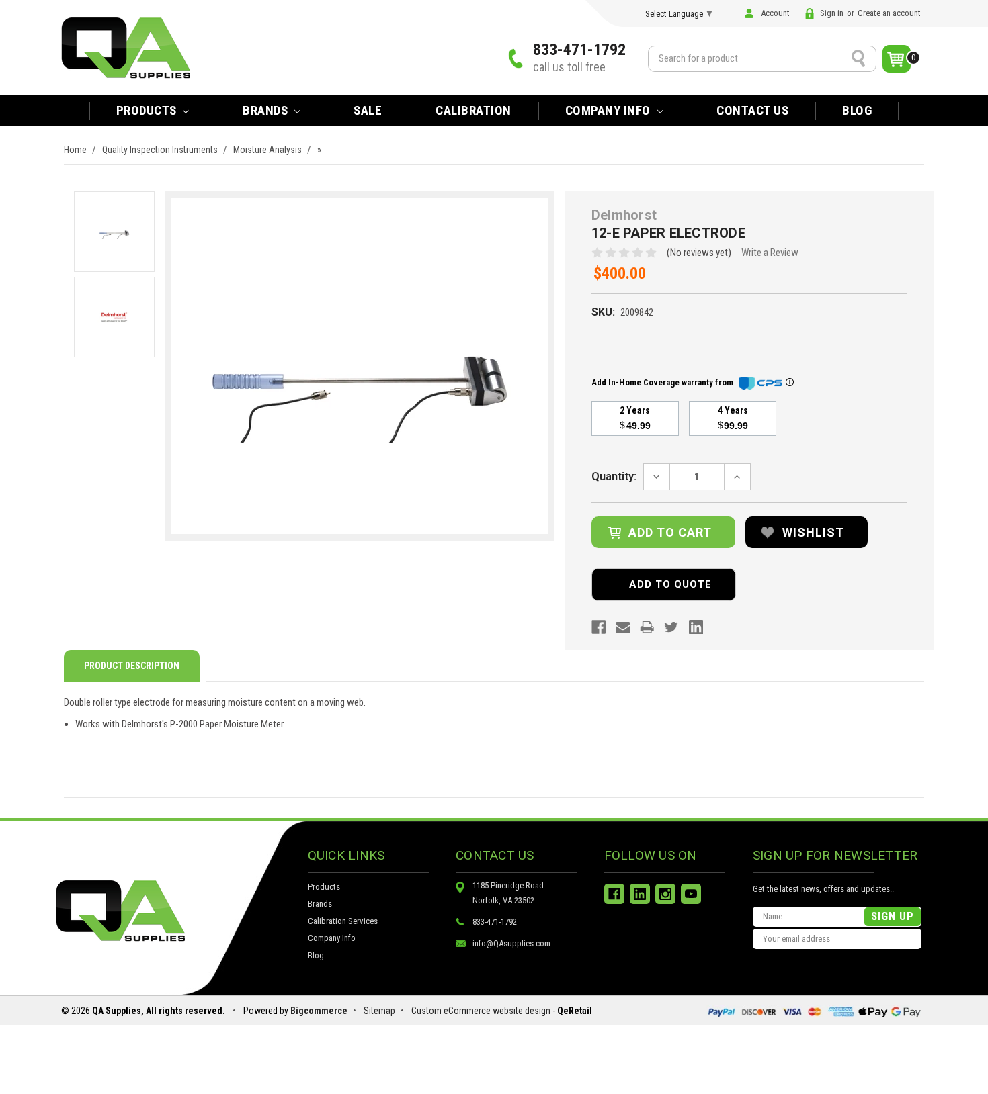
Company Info (609, 110)
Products (148, 110)
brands (267, 110)
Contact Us (752, 110)
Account (775, 13)
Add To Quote (670, 584)
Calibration (473, 110)
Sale (368, 110)
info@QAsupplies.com (511, 943)
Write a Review (769, 252)
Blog (857, 110)
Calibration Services (343, 921)
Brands (320, 904)
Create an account (889, 13)
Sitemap (379, 1010)
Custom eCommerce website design (480, 1010)
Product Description (131, 665)
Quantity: (613, 476)
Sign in (831, 13)
